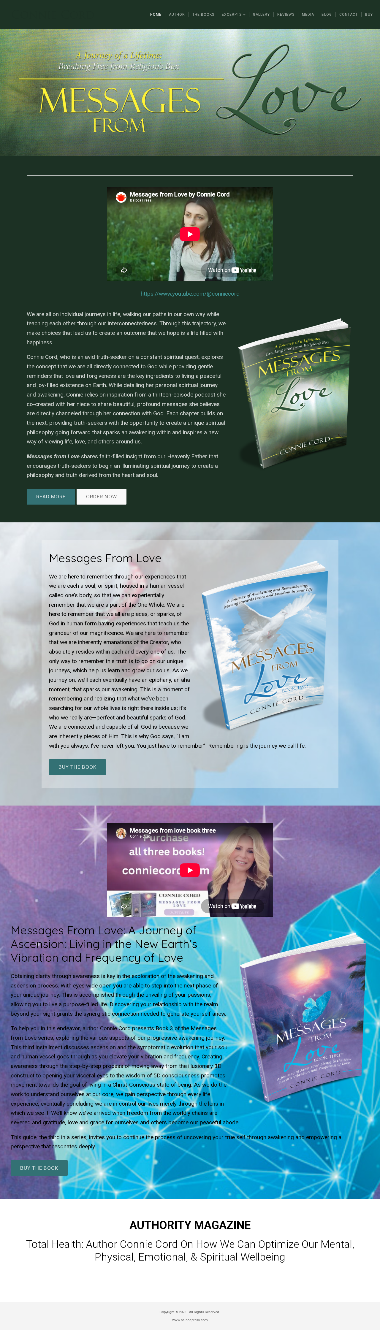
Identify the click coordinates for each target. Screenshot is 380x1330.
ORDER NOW (101, 497)
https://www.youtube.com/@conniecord (190, 293)
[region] (190, 92)
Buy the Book (77, 767)
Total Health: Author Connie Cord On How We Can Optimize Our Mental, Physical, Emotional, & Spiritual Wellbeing (190, 1250)
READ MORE (51, 497)
